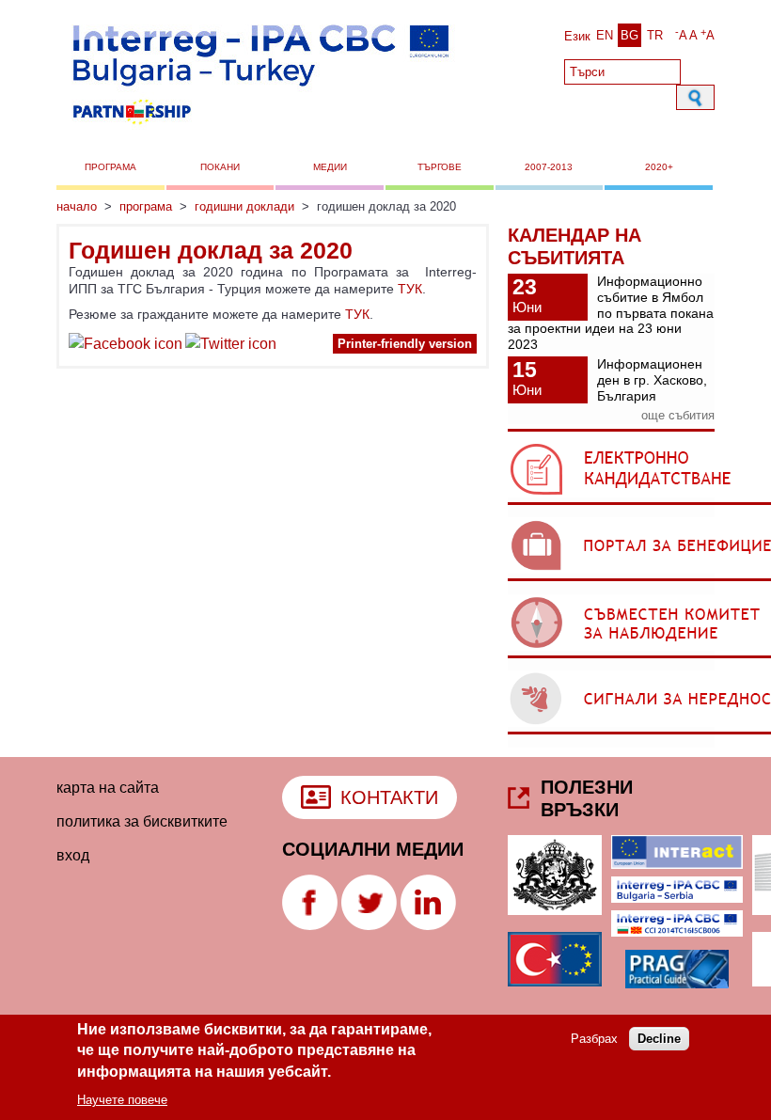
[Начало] (259, 130)
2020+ (659, 167)
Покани (220, 167)
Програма (110, 167)
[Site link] (310, 925)
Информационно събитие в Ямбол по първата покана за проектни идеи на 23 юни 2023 (611, 313)
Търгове (439, 167)
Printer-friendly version (405, 344)
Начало (76, 206)
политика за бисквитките (142, 821)
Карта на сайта (107, 788)
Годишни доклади (244, 206)
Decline (659, 1039)
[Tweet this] (230, 347)
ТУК (410, 288)
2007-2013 (549, 167)
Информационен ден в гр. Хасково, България (652, 379)
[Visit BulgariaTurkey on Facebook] (125, 347)
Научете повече (122, 1100)
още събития (678, 415)
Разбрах (594, 1039)
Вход (72, 855)
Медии (330, 167)
